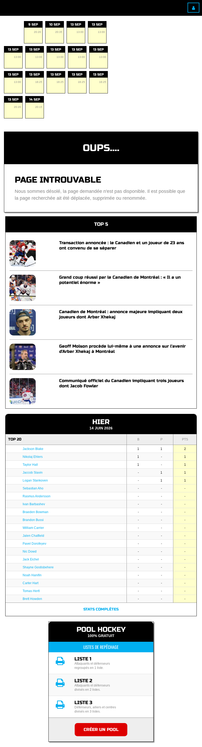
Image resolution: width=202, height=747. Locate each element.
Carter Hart (30, 583)
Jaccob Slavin (33, 472)
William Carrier (33, 528)
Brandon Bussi (33, 520)
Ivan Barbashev (34, 504)
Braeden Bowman (35, 512)
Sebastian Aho (33, 488)
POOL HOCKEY (101, 629)
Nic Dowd (30, 551)
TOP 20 (14, 439)
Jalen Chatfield (33, 536)
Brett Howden (32, 599)
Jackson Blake (33, 449)
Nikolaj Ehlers (33, 457)
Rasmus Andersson (36, 496)
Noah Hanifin (32, 575)
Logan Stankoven (35, 480)
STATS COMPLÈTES (101, 609)
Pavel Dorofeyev (34, 543)
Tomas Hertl (31, 591)
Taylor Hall (30, 465)
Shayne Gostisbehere (38, 567)
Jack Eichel (31, 559)
